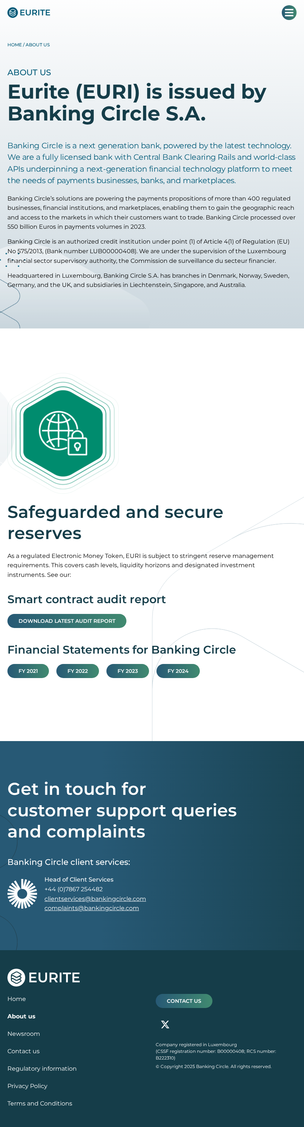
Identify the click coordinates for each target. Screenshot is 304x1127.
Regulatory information (42, 1068)
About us (21, 1016)
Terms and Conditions (39, 1103)
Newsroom (23, 1033)
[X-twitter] (165, 1024)
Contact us (23, 1051)
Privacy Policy (27, 1086)
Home (14, 44)
